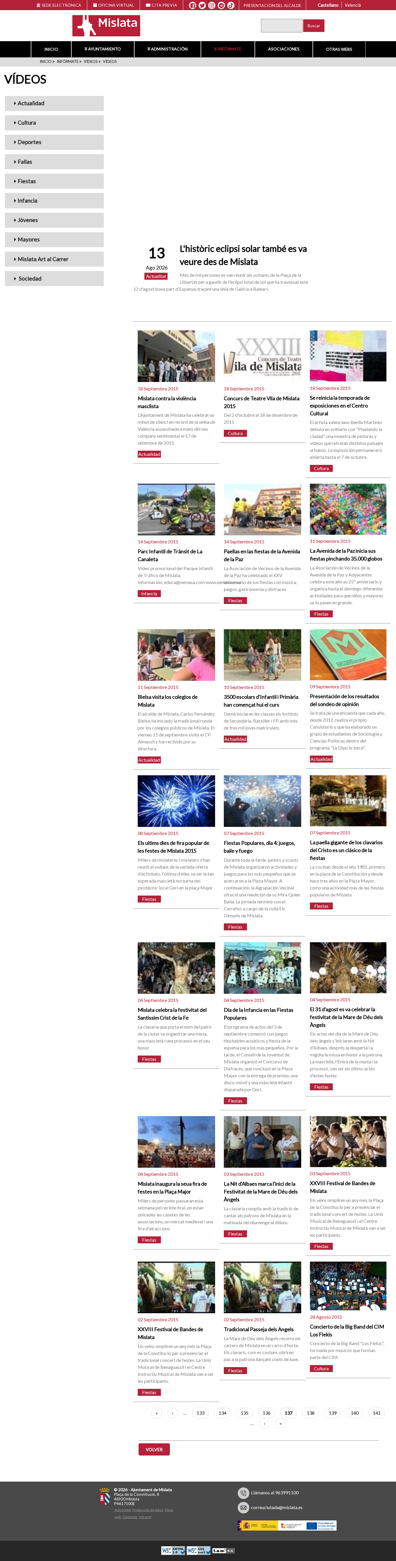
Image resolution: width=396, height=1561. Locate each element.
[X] (202, 5)
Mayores (29, 239)
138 (313, 1413)
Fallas (25, 161)
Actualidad (31, 103)
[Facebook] (192, 5)
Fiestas (27, 181)
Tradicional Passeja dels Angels (259, 1329)
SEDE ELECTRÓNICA (61, 5)
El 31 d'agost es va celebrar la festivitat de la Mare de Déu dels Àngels (346, 1017)
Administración (169, 48)
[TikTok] (231, 5)
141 (379, 1413)
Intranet (145, 1517)
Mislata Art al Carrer (43, 259)
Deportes (29, 142)
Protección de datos (148, 1510)
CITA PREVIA (164, 5)
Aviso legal (123, 1510)
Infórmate (229, 48)
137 (291, 1414)
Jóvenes (28, 219)
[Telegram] (221, 5)
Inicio (51, 49)
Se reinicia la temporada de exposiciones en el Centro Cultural (340, 405)
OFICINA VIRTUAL (116, 5)
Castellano (328, 5)
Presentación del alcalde (272, 5)
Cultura (27, 122)
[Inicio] (102, 25)
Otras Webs (339, 49)
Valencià (353, 5)
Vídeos (91, 61)
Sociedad (29, 278)
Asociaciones (283, 48)
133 (203, 1413)
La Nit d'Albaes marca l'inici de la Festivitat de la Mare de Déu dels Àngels (261, 1191)
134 (225, 1413)
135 (247, 1413)
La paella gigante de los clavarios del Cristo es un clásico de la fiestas (346, 850)
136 (269, 1413)
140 (357, 1413)
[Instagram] (211, 5)
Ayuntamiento (104, 48)
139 (335, 1413)
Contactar (130, 1517)
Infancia (27, 200)
